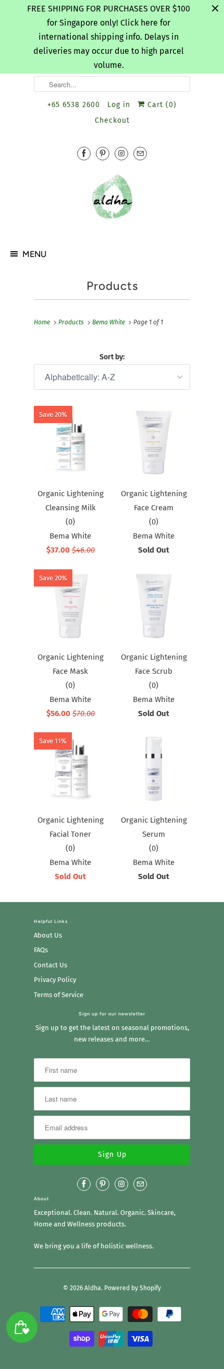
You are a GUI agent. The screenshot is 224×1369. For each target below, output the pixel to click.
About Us (48, 935)
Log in (118, 104)
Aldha (92, 1288)
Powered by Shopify (132, 1288)
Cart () (161, 104)
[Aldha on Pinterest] (102, 153)
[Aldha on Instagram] (121, 153)
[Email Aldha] (140, 153)
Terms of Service (58, 995)
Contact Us (50, 965)
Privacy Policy (55, 980)
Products (112, 286)
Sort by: (112, 357)
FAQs (41, 950)
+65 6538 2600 (73, 104)
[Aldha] (112, 200)
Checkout (112, 120)
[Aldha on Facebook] (84, 153)
